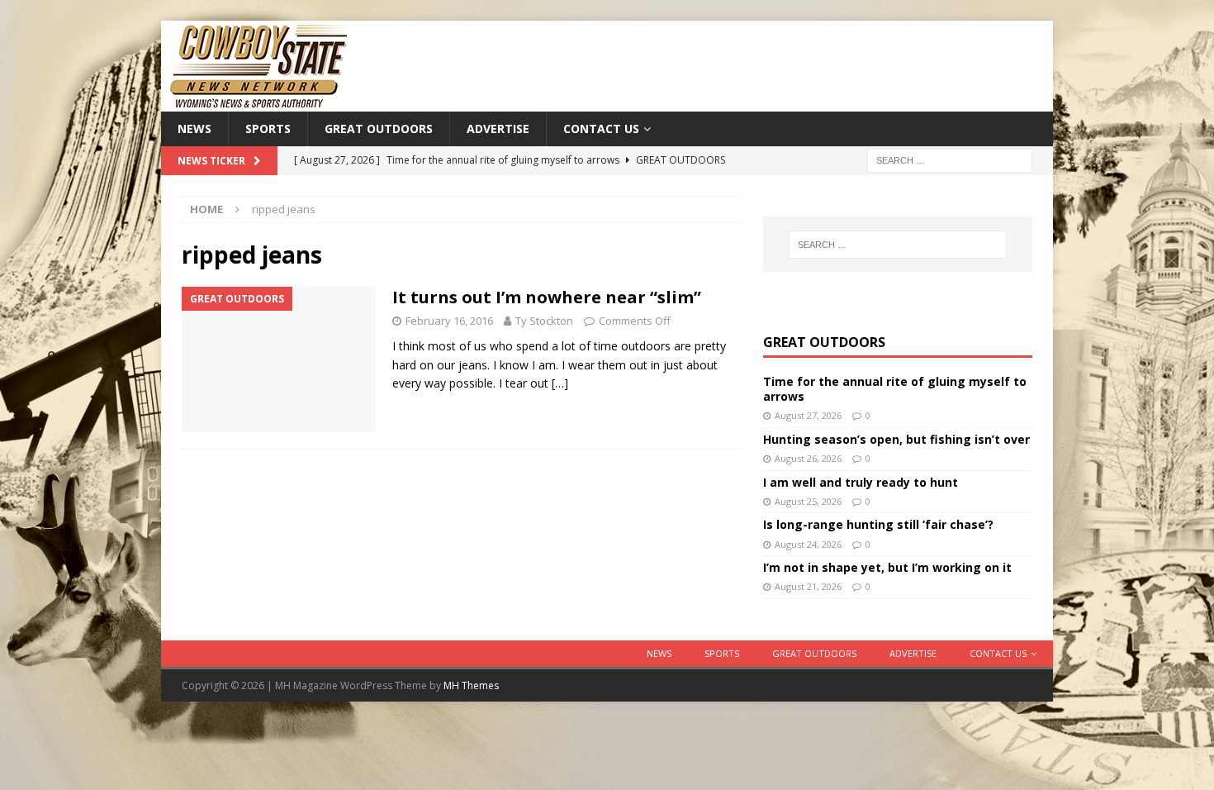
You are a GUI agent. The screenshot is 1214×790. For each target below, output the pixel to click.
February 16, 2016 (449, 320)
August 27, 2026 (808, 415)
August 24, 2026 (808, 544)
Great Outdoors (379, 128)
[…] (560, 383)
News (194, 128)
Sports (268, 128)
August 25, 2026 (808, 501)
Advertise (498, 128)
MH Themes (471, 685)
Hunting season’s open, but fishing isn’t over (896, 439)
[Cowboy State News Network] (260, 102)
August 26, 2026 (808, 458)
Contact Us (601, 128)
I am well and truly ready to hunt (860, 482)
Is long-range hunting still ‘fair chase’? (878, 524)
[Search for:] (949, 160)
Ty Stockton (544, 320)
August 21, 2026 (808, 586)
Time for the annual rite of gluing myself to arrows (895, 389)
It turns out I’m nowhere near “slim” (546, 297)
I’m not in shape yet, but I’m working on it (887, 567)
